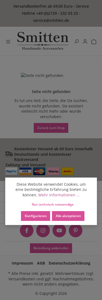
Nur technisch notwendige (53, 204)
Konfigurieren (36, 216)
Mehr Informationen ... (59, 194)
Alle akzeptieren (68, 216)
